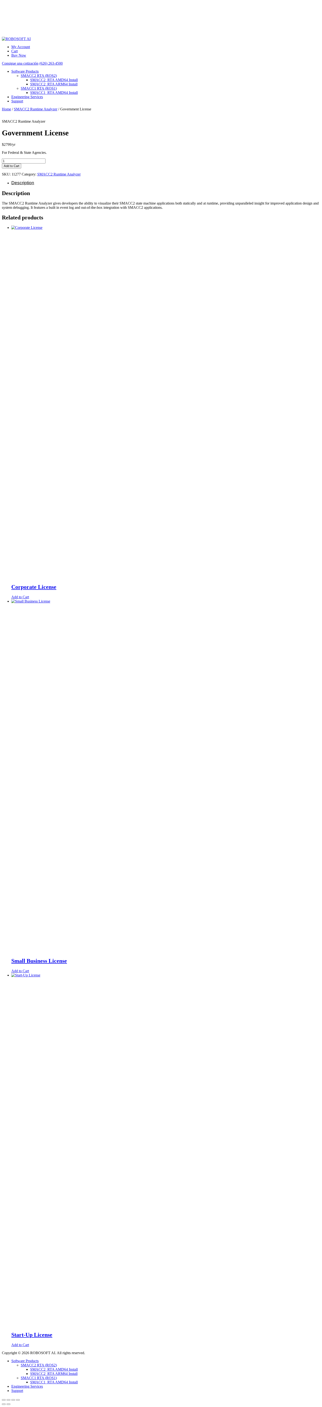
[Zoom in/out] (4, 1400)
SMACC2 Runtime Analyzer (35, 109)
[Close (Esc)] (18, 1400)
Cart (14, 51)
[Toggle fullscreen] (8, 1400)
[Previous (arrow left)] (4, 1404)
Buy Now (18, 55)
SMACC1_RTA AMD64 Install (54, 93)
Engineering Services (27, 97)
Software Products (25, 71)
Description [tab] (22, 182)
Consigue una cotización (20, 63)
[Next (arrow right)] (8, 1404)
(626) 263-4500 (51, 63)
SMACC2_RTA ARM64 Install (54, 84)
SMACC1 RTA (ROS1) (39, 88)
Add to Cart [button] (20, 597)
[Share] (13, 1400)
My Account (20, 47)
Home (6, 109)
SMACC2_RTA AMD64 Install (54, 80)
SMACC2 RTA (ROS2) (39, 76)
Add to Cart (11, 166)
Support (17, 101)
